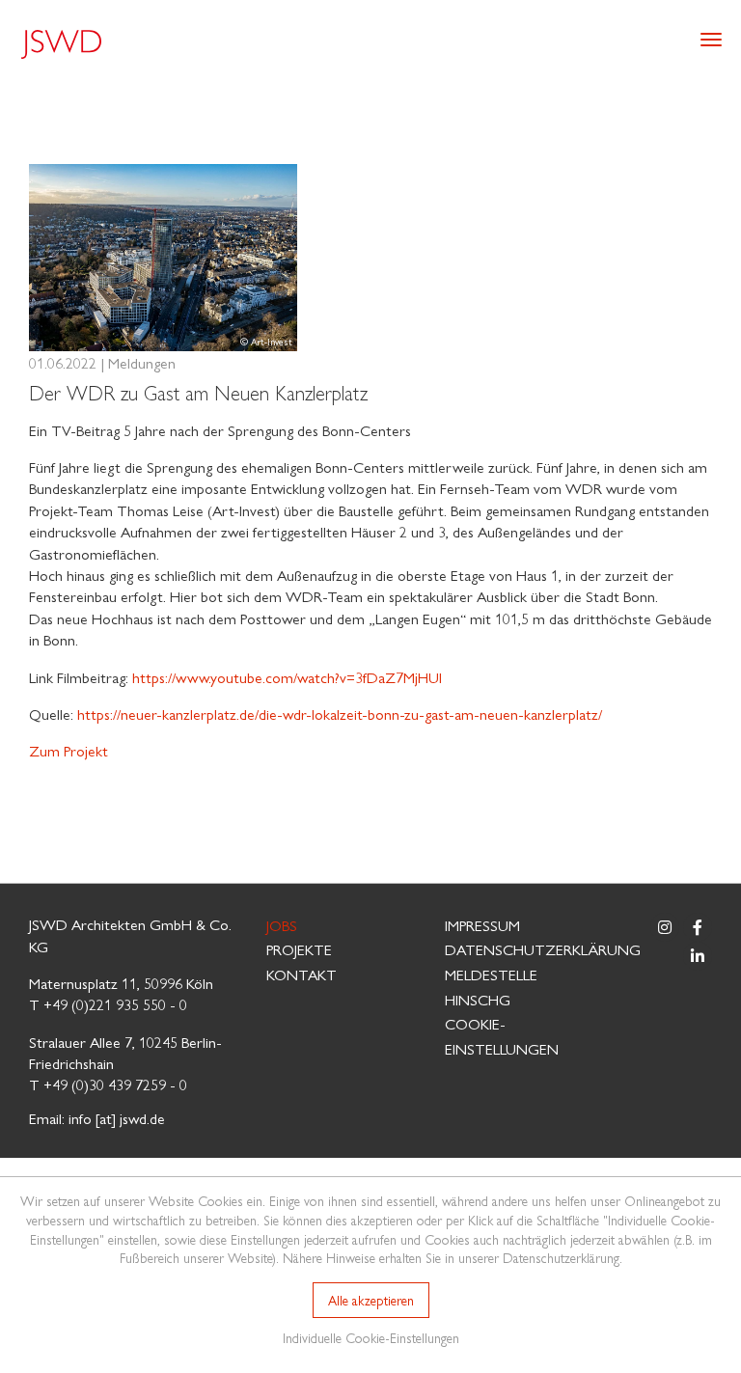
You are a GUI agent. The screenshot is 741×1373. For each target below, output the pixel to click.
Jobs (281, 925)
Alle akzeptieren (371, 1299)
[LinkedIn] (697, 956)
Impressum (482, 925)
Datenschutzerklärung (543, 949)
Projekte (299, 949)
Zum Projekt (68, 750)
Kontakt (301, 974)
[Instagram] (664, 927)
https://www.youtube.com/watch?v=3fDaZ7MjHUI (287, 677)
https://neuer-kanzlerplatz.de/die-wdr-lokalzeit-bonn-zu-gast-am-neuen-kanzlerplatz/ (339, 713)
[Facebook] (697, 927)
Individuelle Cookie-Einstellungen (371, 1337)
